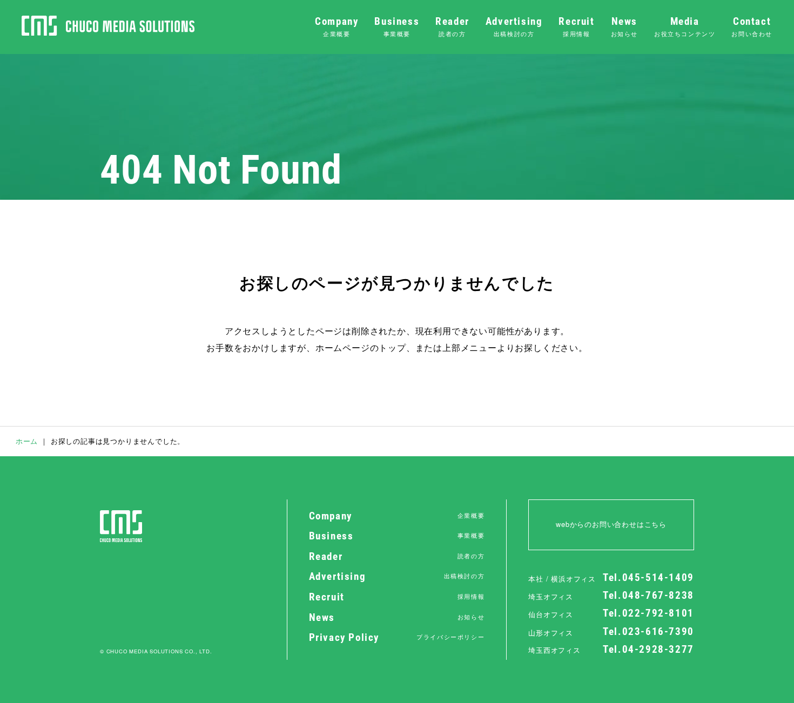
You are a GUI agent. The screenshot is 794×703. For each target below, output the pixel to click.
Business (396, 26)
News (624, 26)
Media (684, 26)
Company (336, 26)
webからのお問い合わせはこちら (611, 524)
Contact (751, 26)
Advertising (514, 26)
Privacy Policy (397, 638)
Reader (452, 26)
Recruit (576, 26)
